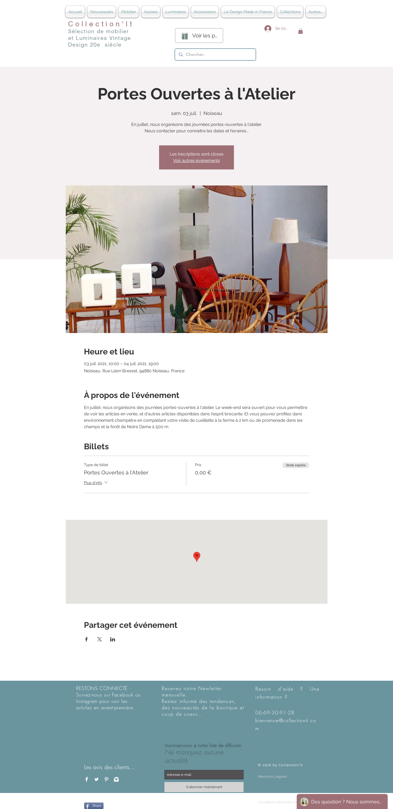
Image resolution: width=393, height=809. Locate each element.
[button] (300, 31)
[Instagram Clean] (116, 779)
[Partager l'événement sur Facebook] (86, 639)
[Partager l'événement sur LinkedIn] (112, 639)
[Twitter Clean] (96, 779)
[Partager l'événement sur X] (99, 639)
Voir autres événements (196, 160)
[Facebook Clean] (86, 779)
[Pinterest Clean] (106, 779)
